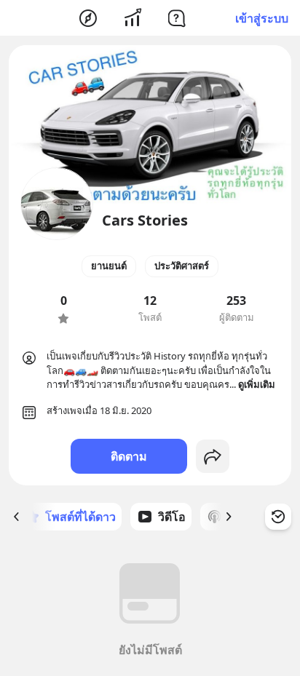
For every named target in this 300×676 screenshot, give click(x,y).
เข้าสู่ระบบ (261, 18)
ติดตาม (129, 456)
